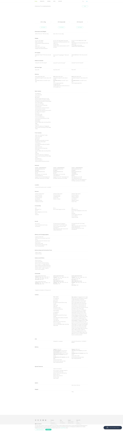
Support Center (70, 421)
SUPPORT (60, 1)
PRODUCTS (42, 1)
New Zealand (38, 423)
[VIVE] (87, 1)
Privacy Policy (78, 424)
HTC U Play (43, 22)
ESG (77, 421)
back (85, 6)
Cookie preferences (40, 429)
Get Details (43, 27)
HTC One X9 (80, 22)
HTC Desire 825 (61, 22)
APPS (54, 1)
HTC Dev (61, 421)
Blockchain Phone (54, 424)
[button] (113, 427)
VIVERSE (48, 1)
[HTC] (36, 1)
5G (51, 421)
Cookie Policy (63, 427)
